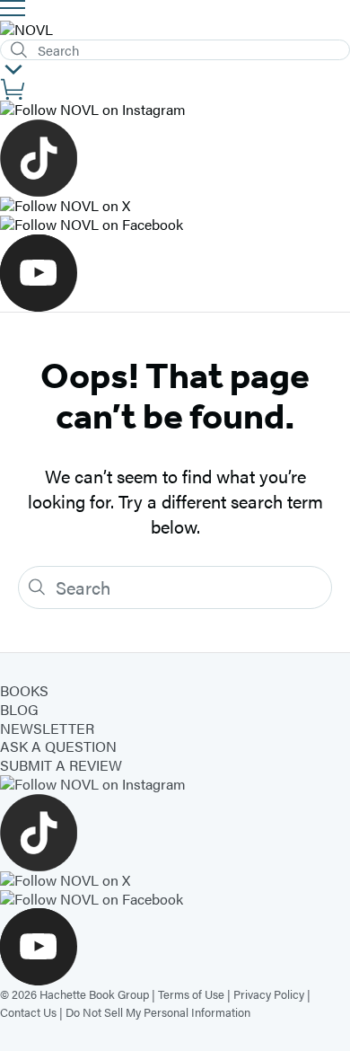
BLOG (19, 709)
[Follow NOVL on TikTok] (175, 158)
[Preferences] (13, 70)
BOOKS (24, 690)
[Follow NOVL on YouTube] (175, 273)
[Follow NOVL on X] (175, 206)
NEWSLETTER (47, 728)
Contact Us (28, 1011)
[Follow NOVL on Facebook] (175, 225)
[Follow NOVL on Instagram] (175, 110)
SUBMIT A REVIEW (61, 765)
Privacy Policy (268, 993)
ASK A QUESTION (58, 746)
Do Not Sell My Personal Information (158, 1011)
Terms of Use (191, 993)
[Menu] (12, 8)
